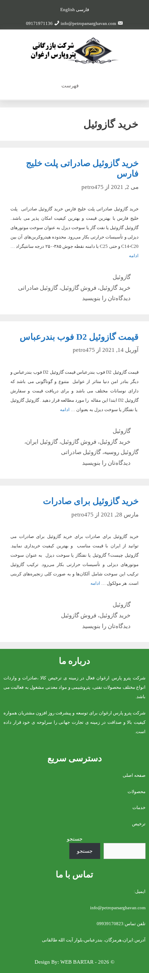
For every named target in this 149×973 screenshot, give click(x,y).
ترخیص (139, 823)
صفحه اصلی (134, 775)
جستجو (74, 839)
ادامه (134, 255)
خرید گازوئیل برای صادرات (91, 501)
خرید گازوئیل (115, 288)
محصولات (137, 791)
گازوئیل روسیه (121, 452)
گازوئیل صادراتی (38, 288)
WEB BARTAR (77, 962)
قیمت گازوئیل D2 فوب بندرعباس (79, 336)
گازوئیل (122, 277)
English (67, 9)
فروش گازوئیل (78, 288)
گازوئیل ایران (42, 441)
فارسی (82, 9)
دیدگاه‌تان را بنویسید (106, 298)
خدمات (139, 807)
